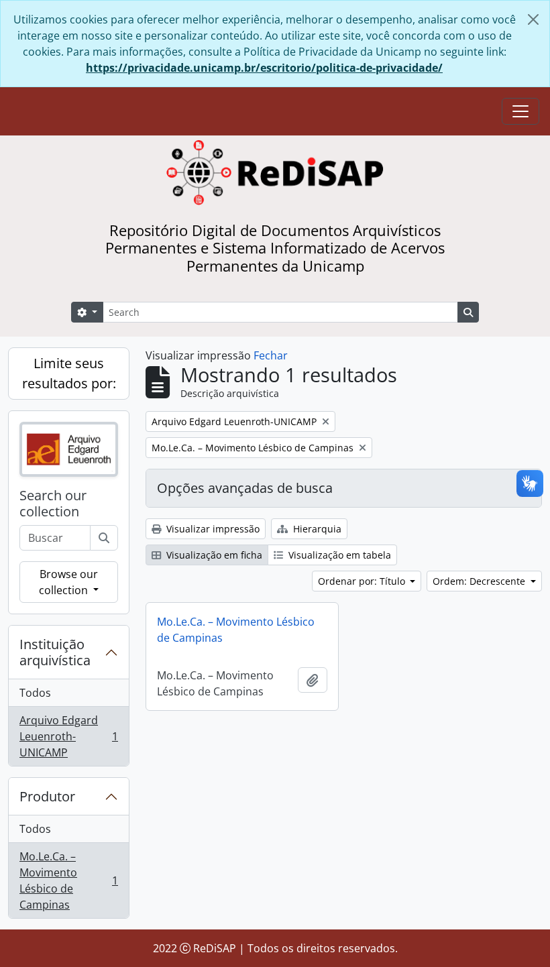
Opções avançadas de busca (245, 488)
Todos (35, 692)
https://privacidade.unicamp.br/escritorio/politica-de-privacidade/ (264, 67)
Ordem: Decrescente (480, 581)
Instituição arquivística (55, 652)
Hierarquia (315, 528)
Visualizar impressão (212, 528)
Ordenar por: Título (363, 581)
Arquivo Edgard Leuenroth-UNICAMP (68, 736)
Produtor (47, 796)
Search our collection (53, 504)
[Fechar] (533, 19)
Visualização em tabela (338, 555)
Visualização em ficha (213, 555)
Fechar (271, 355)
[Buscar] (104, 538)
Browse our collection (68, 582)
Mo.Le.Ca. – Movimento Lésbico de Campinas (68, 880)
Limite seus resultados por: (69, 373)
